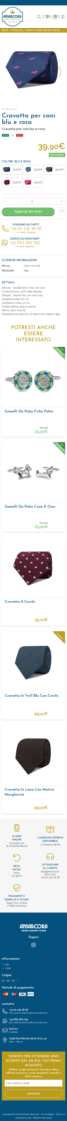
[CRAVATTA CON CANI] (33, 70)
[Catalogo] (62, 16)
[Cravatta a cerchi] (33, 568)
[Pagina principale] (12, 16)
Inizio (5, 30)
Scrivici (13, 1030)
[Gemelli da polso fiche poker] (33, 378)
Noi (7, 964)
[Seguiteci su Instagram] (33, 944)
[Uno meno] (5, 201)
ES (3, 980)
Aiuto (8, 968)
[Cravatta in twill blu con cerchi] (33, 662)
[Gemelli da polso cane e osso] (33, 473)
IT (18, 980)
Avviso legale (47, 1114)
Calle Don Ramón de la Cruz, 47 (28, 1040)
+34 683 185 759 (28, 1021)
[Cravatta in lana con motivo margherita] (33, 756)
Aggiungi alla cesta (28, 211)
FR (13, 980)
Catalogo (17, 30)
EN (8, 980)
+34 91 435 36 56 (28, 1011)
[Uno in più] (61, 201)
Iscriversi (34, 1093)
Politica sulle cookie (42, 1118)
